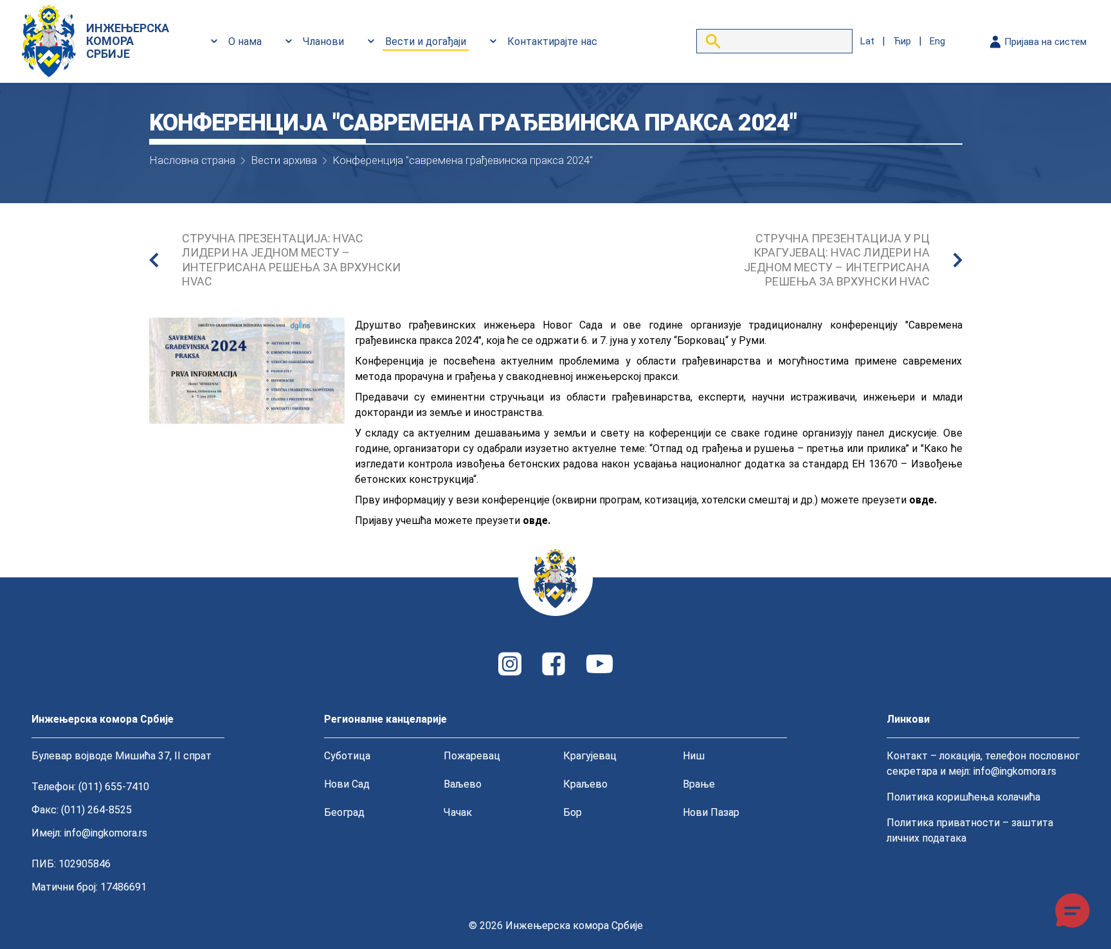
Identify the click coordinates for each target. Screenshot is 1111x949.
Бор (572, 812)
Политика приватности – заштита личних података (970, 830)
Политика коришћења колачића (963, 797)
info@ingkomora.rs (105, 833)
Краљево (585, 784)
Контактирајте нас (552, 41)
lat (867, 41)
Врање (699, 784)
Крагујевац (590, 756)
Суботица (347, 756)
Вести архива (284, 160)
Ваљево (463, 784)
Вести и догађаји (425, 41)
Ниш (694, 756)
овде (921, 500)
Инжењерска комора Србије (574, 925)
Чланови (323, 41)
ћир (902, 41)
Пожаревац (472, 756)
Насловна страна (192, 160)
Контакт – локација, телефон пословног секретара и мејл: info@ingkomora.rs (983, 763)
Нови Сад (347, 784)
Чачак (458, 812)
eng (937, 41)
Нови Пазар (711, 812)
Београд (344, 812)
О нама (245, 41)
